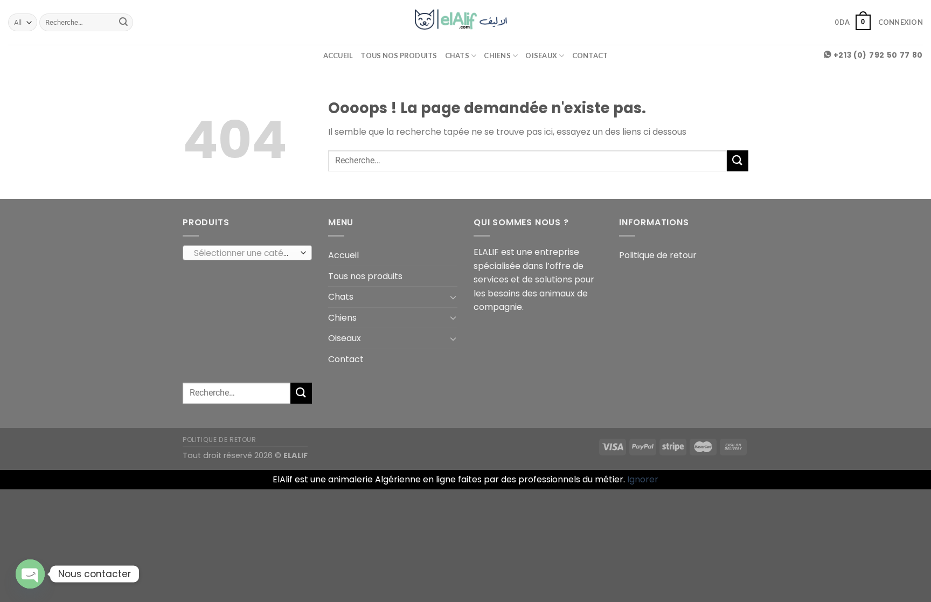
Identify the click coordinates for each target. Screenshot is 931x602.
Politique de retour (658, 255)
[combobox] (247, 252)
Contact (590, 55)
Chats (457, 55)
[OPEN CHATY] (30, 574)
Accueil (338, 55)
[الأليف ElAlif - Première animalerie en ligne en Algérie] (466, 22)
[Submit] (123, 22)
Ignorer (642, 479)
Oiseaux (541, 55)
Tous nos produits (398, 55)
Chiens (497, 55)
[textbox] (245, 253)
